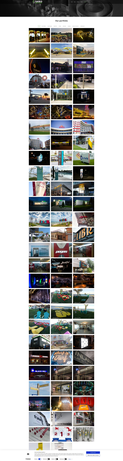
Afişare (69, 459)
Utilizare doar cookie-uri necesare (93, 455)
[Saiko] (37, 1)
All (39, 26)
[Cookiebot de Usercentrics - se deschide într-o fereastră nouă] (28, 459)
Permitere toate (93, 452)
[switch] (48, 459)
